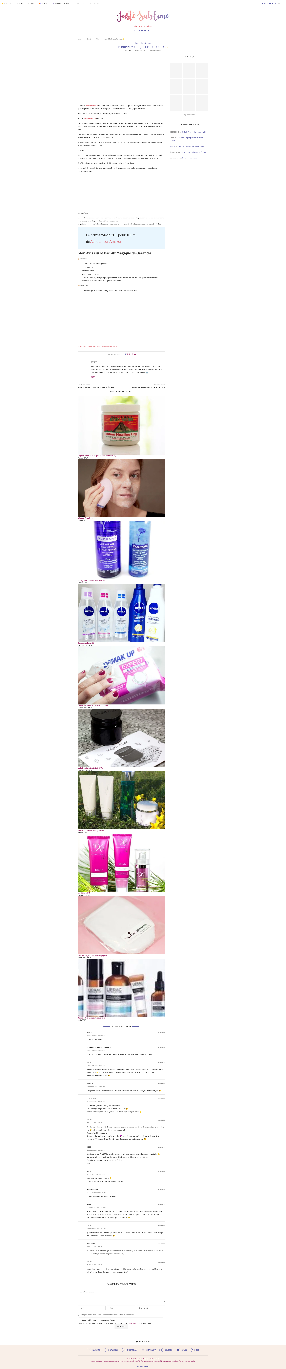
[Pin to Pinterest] (132, 354)
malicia (90, 1084)
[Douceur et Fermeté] (121, 613)
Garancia (91, 346)
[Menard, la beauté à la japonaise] (121, 800)
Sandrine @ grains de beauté (99, 1047)
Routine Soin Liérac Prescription (91, 1018)
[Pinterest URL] (176, 70)
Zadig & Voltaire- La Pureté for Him (194, 132)
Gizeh (89, 1204)
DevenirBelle (92, 1189)
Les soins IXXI (84, 893)
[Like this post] (127, 354)
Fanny (130, 50)
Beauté (89, 39)
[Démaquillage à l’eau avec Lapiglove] (121, 925)
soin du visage (112, 346)
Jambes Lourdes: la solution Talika (191, 146)
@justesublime (189, 114)
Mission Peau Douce (86, 518)
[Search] (283, 3)
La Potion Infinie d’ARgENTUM (90, 768)
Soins (97, 39)
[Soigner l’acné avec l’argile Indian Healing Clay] (121, 425)
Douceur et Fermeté (86, 643)
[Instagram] (264, 3)
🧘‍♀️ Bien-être (18, 3)
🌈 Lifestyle (43, 3)
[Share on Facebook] (129, 354)
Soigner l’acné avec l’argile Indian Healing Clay (97, 456)
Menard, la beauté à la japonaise (91, 830)
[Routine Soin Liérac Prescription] (121, 988)
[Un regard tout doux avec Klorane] (121, 550)
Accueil (80, 39)
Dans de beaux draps (190, 158)
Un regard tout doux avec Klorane (91, 580)
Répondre (161, 1032)
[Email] (272, 3)
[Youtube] (270, 3)
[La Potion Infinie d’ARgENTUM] (121, 738)
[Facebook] (262, 3)
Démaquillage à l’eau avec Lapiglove (92, 955)
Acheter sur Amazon (106, 241)
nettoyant (98, 346)
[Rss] (275, 3)
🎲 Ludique (32, 3)
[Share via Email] (135, 354)
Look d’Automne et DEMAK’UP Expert (93, 705)
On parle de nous (80, 3)
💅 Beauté (5, 3)
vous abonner (134, 1323)
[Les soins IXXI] (121, 863)
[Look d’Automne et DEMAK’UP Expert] (121, 675)
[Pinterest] (267, 3)
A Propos (67, 3)
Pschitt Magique (92, 106)
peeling (104, 346)
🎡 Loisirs (56, 3)
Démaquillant (83, 346)
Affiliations (94, 3)
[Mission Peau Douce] (121, 488)
